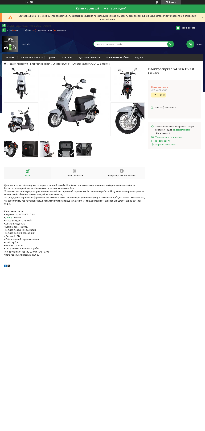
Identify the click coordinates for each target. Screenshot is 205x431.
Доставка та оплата (89, 57)
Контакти (67, 57)
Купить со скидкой (115, 8)
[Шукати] (170, 44)
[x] (9, 266)
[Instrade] (10, 44)
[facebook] (5, 266)
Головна (10, 57)
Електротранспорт (40, 64)
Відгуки (139, 57)
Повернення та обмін (118, 57)
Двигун (9, 217)
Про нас (52, 57)
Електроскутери (61, 64)
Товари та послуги (30, 57)
